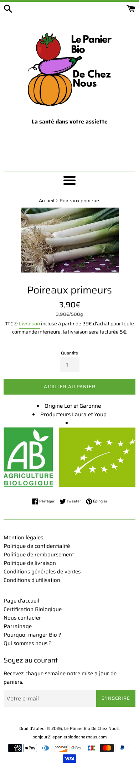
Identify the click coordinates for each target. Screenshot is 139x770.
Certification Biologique (33, 609)
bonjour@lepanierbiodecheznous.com (69, 736)
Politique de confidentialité (37, 546)
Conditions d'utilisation (32, 580)
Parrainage (18, 626)
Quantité (69, 353)
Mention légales (23, 537)
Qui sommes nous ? (28, 643)
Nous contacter (22, 618)
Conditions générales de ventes (42, 571)
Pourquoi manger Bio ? (32, 635)
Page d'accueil (21, 600)
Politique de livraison (30, 563)
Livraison (29, 324)
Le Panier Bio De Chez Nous (91, 728)
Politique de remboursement (39, 554)
